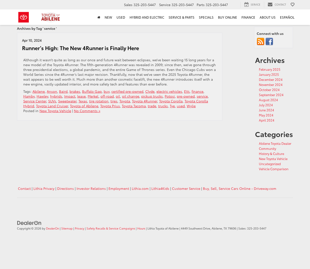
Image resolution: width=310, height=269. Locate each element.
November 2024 (271, 84)
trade (152, 105)
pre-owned (186, 96)
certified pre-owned (127, 91)
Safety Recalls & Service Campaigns (110, 228)
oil (118, 96)
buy (106, 91)
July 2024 (266, 105)
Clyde (150, 91)
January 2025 (269, 74)
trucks (163, 105)
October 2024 (269, 89)
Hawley (42, 96)
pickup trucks (152, 96)
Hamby (29, 96)
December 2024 (271, 79)
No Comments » (87, 110)
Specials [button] (206, 17)
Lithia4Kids (160, 188)
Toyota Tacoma (134, 105)
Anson (52, 91)
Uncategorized (270, 163)
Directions (65, 188)
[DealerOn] (29, 222)
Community (267, 148)
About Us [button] (268, 17)
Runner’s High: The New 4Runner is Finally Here (80, 48)
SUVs (52, 101)
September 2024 (271, 94)
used (181, 105)
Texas (82, 101)
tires (113, 101)
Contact (24, 188)
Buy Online (227, 17)
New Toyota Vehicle (55, 110)
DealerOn (52, 228)
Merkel (93, 96)
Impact (69, 96)
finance (197, 91)
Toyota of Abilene (84, 105)
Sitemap (67, 228)
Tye (172, 105)
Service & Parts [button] (181, 17)
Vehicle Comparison (273, 169)
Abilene (38, 91)
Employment (118, 188)
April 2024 (266, 120)
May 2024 (266, 115)
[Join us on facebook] (269, 41)
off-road (107, 96)
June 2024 (266, 110)
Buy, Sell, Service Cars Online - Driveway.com (239, 188)
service (202, 96)
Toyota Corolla (171, 101)
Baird (63, 91)
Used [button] (120, 17)
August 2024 (268, 100)
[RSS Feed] (260, 41)
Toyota (124, 101)
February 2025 (269, 69)
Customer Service (186, 188)
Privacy (79, 228)
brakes (75, 91)
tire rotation (98, 101)
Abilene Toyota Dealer (275, 143)
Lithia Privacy (43, 188)
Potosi (170, 96)
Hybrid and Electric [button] (147, 17)
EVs (187, 91)
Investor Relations (91, 188)
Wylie (191, 105)
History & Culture (271, 153)
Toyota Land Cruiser (52, 105)
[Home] (98, 17)
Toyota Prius (110, 105)
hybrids (56, 96)
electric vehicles (169, 91)
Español (287, 17)
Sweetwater (67, 101)
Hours (141, 228)
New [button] (108, 17)
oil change (130, 96)
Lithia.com (140, 188)
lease (81, 96)
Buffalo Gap (92, 91)
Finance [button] (248, 17)
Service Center (34, 101)
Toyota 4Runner (144, 101)
